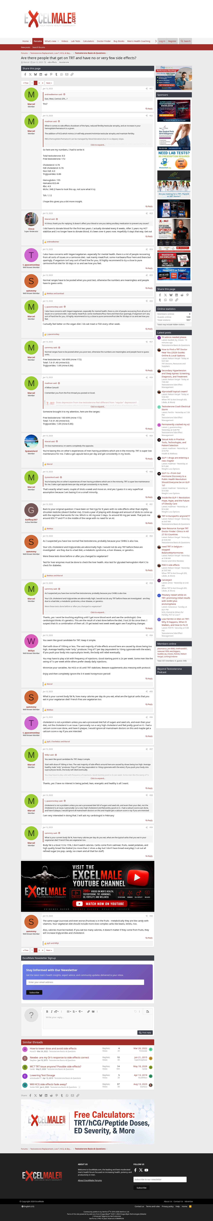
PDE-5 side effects (171, 564)
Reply (150, 108)
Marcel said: (50, 219)
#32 (151, 536)
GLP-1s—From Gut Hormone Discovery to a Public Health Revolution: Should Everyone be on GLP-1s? (176, 479)
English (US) (28, 1206)
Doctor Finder (104, 41)
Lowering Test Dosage (42, 1075)
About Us (168, 1201)
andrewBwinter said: (53, 94)
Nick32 (177, 653)
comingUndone (170, 656)
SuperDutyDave (140, 1060)
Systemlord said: (52, 477)
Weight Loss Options (171, 468)
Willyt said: (49, 755)
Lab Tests (75, 41)
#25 (151, 275)
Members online (166, 643)
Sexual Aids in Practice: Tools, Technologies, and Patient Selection (174, 442)
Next (48, 83)
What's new (50, 41)
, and (58, 741)
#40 (151, 916)
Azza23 (33, 1051)
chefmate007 (181, 648)
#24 (151, 249)
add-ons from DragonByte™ (100, 1214)
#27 (151, 342)
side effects (52, 62)
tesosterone (64, 62)
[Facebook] (135, 1171)
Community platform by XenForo (107, 1212)
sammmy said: (51, 347)
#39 (151, 827)
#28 (151, 377)
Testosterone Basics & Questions (62, 1051)
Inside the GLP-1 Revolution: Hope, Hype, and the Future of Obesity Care (176, 500)
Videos (64, 41)
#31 (151, 504)
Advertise (189, 1201)
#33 (151, 583)
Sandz (32, 1069)
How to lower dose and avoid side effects (53, 1048)
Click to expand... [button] (98, 145)
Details (143, 1214)
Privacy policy (168, 1206)
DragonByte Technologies (130, 1214)
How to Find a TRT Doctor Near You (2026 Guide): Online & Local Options (174, 352)
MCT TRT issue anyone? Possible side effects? (55, 1066)
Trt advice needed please (174, 337)
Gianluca (143, 1086)
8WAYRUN (120, 1218)
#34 (151, 635)
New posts (25, 47)
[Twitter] (141, 1171)
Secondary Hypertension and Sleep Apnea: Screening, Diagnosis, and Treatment (176, 373)
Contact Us (178, 1201)
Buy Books (119, 41)
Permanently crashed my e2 (176, 424)
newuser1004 (163, 651)
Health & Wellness (169, 453)
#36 (151, 717)
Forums (38, 41)
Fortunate (143, 1051)
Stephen (33, 1060)
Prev (26, 83)
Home (25, 41)
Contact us (139, 1206)
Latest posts (164, 332)
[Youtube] (146, 1171)
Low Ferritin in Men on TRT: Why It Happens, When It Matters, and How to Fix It (175, 621)
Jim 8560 (171, 648)
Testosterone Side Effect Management (172, 385)
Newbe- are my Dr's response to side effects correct (59, 1057)
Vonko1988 (34, 1087)
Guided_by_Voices (165, 653)
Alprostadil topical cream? (175, 391)
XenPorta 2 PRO (95, 1218)
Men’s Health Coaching (138, 41)
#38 (151, 795)
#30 (151, 471)
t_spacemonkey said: (54, 306)
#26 (151, 301)
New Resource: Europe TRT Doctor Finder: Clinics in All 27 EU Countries (175, 531)
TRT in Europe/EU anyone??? (176, 515)
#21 (151, 88)
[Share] (147, 88)
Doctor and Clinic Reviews (173, 561)
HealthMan (142, 1077)
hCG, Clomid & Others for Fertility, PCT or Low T (172, 613)
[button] (30, 41)
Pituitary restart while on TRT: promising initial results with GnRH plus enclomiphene (176, 599)
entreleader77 (35, 1078)
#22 (151, 115)
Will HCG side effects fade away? (48, 1084)
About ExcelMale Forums (90, 1180)
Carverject (167, 579)
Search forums (38, 47)
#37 (151, 749)
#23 (151, 213)
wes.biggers (175, 651)
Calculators (88, 41)
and (55, 293)
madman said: (51, 121)
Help (178, 1206)
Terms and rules (153, 1206)
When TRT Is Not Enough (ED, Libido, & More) (174, 400)
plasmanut (162, 648)
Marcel (26, 62)
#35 (151, 691)
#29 (151, 435)
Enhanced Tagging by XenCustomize (107, 1216)
